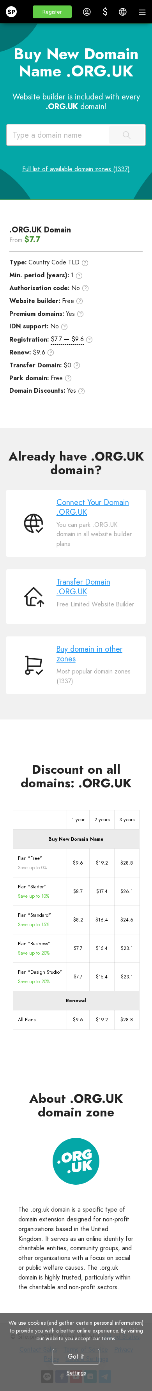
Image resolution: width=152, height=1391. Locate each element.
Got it (76, 1356)
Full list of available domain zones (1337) (76, 169)
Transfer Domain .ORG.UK (83, 587)
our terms (103, 1338)
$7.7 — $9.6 (67, 339)
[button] (52, 11)
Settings (76, 1373)
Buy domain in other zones (89, 654)
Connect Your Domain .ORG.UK (93, 507)
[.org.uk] (76, 1161)
